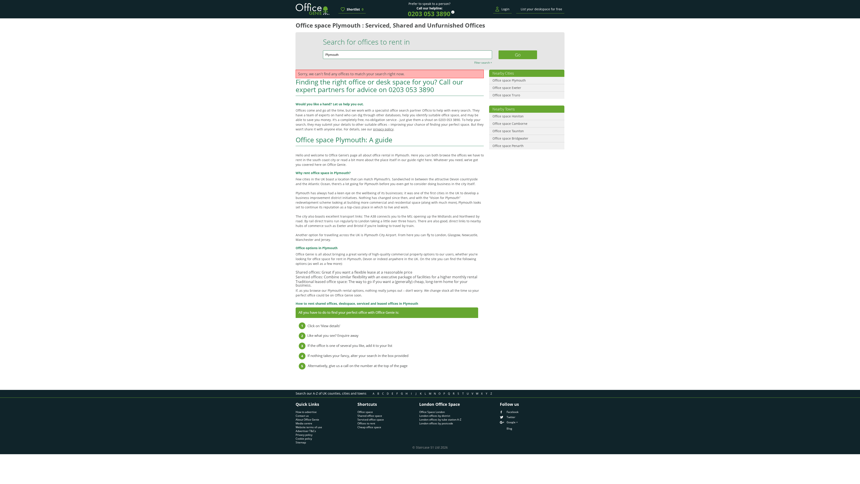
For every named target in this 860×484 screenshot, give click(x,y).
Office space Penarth (508, 146)
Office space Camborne (509, 123)
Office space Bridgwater (510, 138)
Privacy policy (304, 435)
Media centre (304, 423)
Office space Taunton (508, 131)
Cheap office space (369, 427)
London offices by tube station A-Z (440, 419)
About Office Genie (307, 419)
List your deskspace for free (541, 9)
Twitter (511, 417)
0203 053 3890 (429, 14)
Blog (509, 428)
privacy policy (383, 129)
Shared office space (369, 416)
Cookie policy (304, 439)
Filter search (483, 62)
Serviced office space (370, 419)
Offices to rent (366, 423)
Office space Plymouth (509, 80)
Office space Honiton (508, 116)
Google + (512, 422)
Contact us (302, 416)
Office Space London (432, 412)
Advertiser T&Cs (306, 431)
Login (505, 9)
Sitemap (301, 442)
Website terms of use (309, 427)
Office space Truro (506, 95)
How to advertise (306, 412)
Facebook (512, 412)
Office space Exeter (506, 88)
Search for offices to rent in (366, 42)
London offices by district (434, 416)
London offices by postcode (436, 423)
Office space (365, 412)
